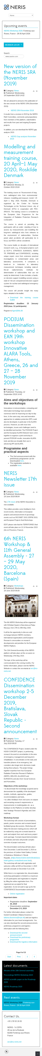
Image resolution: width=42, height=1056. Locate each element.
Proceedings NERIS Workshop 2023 (18, 975)
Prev (19, 957)
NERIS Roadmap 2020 (13, 987)
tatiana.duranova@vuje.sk (14, 918)
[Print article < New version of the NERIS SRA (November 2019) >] (33, 91)
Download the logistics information (23, 942)
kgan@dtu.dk (17, 311)
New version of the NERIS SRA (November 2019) (20, 75)
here (22, 461)
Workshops (18, 586)
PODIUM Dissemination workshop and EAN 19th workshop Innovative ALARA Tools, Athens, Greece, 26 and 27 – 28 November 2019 (21, 351)
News (16, 91)
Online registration (17, 894)
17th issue (11, 502)
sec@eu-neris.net (14, 1042)
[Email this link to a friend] (37, 91)
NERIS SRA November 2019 (22, 110)
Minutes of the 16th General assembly (19, 971)
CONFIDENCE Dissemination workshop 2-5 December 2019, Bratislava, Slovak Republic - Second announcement (20, 706)
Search (7, 53)
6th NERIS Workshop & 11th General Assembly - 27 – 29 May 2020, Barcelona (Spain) (19, 559)
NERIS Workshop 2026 (13, 31)
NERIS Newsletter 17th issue (20, 479)
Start (9, 957)
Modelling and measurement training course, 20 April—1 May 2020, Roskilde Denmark (20, 161)
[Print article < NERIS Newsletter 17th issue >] (33, 492)
